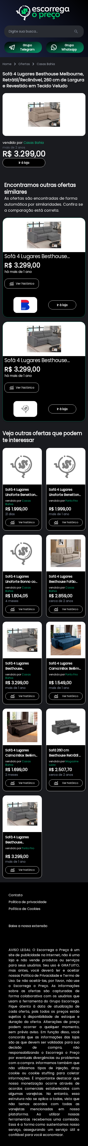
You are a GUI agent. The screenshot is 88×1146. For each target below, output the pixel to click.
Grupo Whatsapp (69, 47)
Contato (16, 895)
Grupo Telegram (27, 47)
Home (7, 64)
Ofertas (24, 64)
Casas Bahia (46, 64)
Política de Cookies (24, 908)
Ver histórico (25, 283)
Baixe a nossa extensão (28, 925)
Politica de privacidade (28, 901)
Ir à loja (24, 163)
